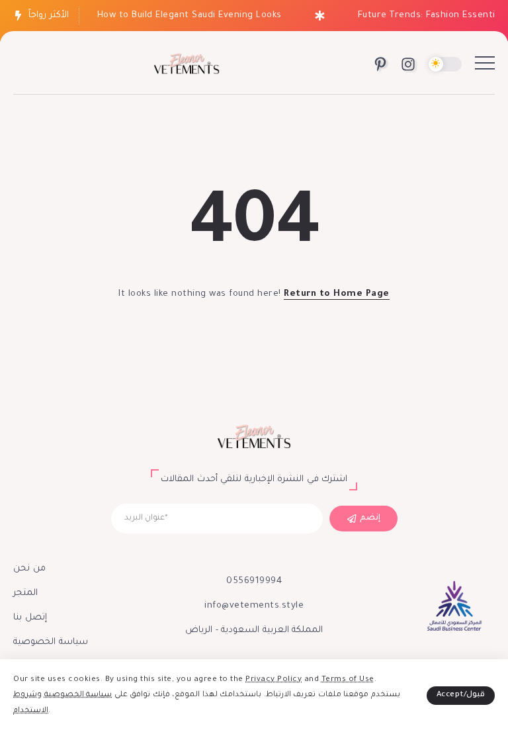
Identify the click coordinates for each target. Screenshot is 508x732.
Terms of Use (347, 680)
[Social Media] (380, 64)
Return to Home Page (337, 294)
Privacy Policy (273, 680)
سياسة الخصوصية (78, 695)
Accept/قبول (461, 695)
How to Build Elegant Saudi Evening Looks (185, 16)
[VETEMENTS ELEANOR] (186, 65)
